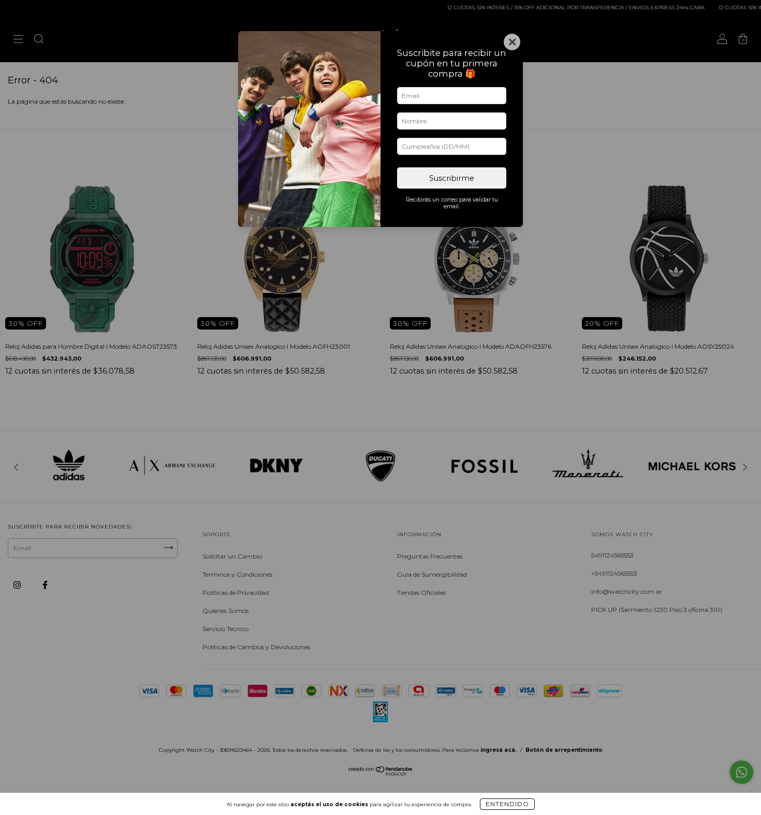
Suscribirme (451, 178)
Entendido (507, 804)
